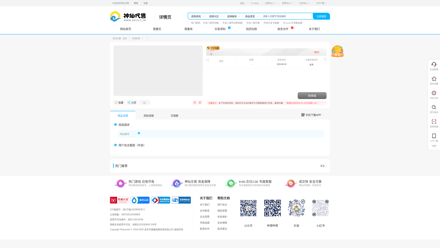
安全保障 (222, 222)
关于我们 (205, 204)
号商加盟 (205, 222)
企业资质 (205, 216)
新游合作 (205, 228)
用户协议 (222, 204)
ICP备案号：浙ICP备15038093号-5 (127, 209)
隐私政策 (222, 210)
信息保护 (222, 216)
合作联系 (205, 210)
